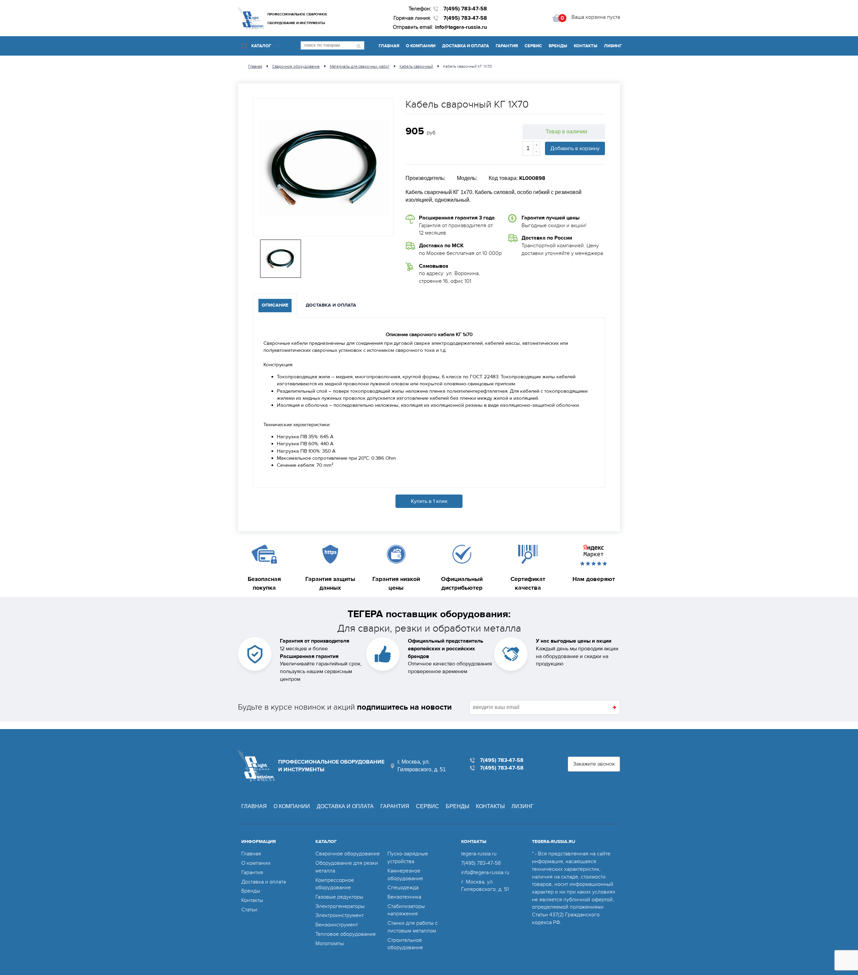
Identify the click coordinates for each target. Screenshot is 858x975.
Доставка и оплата (465, 46)
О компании (420, 46)
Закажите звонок (594, 764)
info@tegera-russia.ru (461, 27)
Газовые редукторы (339, 897)
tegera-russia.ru (479, 853)
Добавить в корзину (575, 148)
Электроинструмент (339, 915)
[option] (323, 167)
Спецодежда (403, 887)
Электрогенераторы (340, 906)
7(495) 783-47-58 (465, 8)
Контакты (585, 46)
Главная (389, 46)
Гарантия (507, 46)
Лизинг (613, 46)
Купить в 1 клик (429, 501)
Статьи (249, 909)
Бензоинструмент (336, 924)
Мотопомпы (329, 943)
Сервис (533, 46)
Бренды (558, 46)
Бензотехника (404, 897)
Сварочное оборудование (347, 853)
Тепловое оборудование (345, 934)
